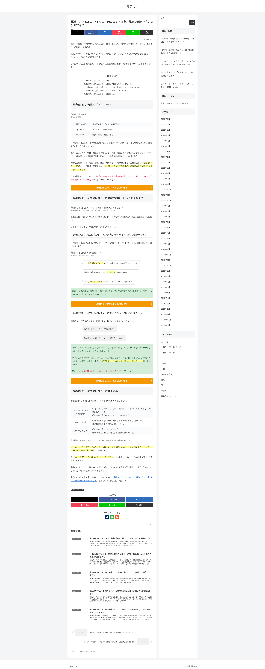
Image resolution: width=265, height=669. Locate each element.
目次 (109, 76)
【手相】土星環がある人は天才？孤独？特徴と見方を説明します (178, 51)
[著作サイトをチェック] (107, 517)
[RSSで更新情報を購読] (117, 517)
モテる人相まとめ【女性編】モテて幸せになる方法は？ (178, 74)
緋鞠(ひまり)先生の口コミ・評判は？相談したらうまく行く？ (108, 84)
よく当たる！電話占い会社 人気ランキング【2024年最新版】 (177, 85)
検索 (162, 18)
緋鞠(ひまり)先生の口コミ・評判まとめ (100, 94)
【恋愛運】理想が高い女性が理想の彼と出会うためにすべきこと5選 (178, 40)
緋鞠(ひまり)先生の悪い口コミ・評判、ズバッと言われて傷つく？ (112, 91)
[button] (146, 32)
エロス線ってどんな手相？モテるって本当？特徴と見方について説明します (178, 63)
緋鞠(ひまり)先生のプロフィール (98, 80)
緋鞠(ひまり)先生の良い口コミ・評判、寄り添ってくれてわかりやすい (113, 87)
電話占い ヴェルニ (78, 490)
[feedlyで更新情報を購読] (112, 517)
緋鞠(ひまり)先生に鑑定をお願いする (112, 188)
